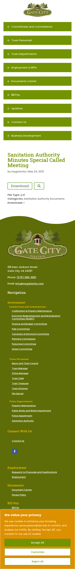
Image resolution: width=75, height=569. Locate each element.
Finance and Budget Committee (29, 323)
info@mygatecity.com (29, 283)
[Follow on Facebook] (14, 451)
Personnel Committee (24, 343)
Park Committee (21, 328)
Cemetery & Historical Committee (30, 334)
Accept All (37, 542)
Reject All (37, 561)
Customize (37, 552)
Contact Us (18, 440)
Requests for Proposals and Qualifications (34, 472)
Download (20, 186)
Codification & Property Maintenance (32, 310)
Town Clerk (18, 378)
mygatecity (18, 171)
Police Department (22, 415)
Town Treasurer (20, 383)
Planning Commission (24, 338)
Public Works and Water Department (31, 410)
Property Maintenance (24, 405)
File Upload (17, 393)
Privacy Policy (19, 494)
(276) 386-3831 (26, 277)
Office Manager (20, 373)
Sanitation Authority (23, 420)
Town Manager (20, 368)
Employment (19, 477)
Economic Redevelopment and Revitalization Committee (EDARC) (36, 317)
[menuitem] (37, 26)
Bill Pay (15, 507)
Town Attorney (20, 388)
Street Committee (22, 349)
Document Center (22, 489)
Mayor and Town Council (25, 363)
